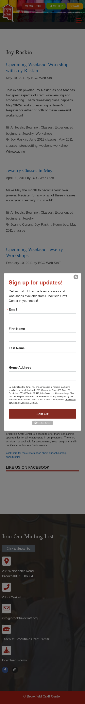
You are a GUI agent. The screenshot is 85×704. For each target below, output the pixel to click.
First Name (17, 328)
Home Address (20, 367)
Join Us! (43, 414)
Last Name (17, 348)
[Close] (76, 277)
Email (13, 309)
